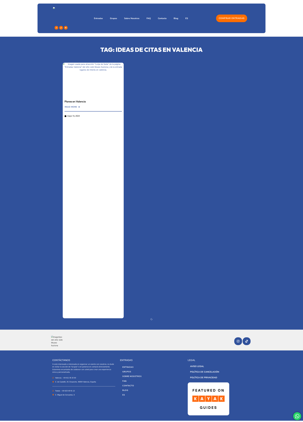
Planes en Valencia (75, 101)
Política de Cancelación (204, 371)
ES (186, 18)
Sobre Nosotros (131, 18)
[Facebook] (66, 28)
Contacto (162, 18)
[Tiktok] (61, 28)
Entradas (98, 18)
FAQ (149, 18)
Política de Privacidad (203, 377)
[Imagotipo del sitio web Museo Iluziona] (57, 341)
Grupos (113, 18)
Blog (176, 18)
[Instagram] (56, 28)
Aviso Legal (197, 366)
